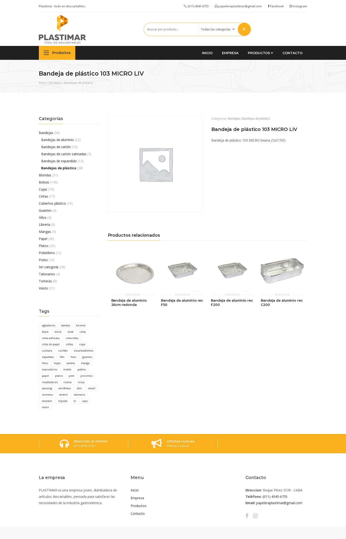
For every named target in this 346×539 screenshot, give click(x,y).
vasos (45, 407)
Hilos (42, 217)
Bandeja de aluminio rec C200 (282, 303)
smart (91, 388)
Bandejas (55, 83)
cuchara (47, 350)
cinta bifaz (72, 338)
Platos (43, 245)
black (45, 331)
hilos (45, 363)
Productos (61, 53)
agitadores (48, 325)
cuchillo (63, 350)
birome (80, 325)
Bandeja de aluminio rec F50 (182, 303)
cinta (83, 331)
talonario (79, 394)
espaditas (48, 357)
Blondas (45, 175)
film (62, 357)
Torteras (45, 281)
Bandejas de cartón (56, 147)
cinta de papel (51, 344)
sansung (47, 388)
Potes (43, 260)
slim (79, 388)
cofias (69, 344)
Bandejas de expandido (59, 161)
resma (68, 382)
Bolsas (44, 182)
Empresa (230, 53)
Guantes (45, 210)
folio (73, 357)
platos (59, 375)
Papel (43, 238)
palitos (81, 369)
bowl (71, 331)
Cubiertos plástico (52, 203)
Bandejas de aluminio (57, 140)
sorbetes (47, 394)
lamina (71, 363)
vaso (85, 401)
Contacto (292, 53)
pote (72, 375)
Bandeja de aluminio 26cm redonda (129, 303)
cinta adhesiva (51, 338)
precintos (86, 375)
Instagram (299, 6)
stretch (63, 394)
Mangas (45, 231)
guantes (87, 357)
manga (85, 363)
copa (82, 344)
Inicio (207, 53)
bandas (65, 325)
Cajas (43, 189)
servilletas (64, 388)
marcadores (49, 369)
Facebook (276, 6)
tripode (63, 401)
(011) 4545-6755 (275, 496)
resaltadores (49, 382)
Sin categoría (48, 267)
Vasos (43, 288)
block (58, 331)
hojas (57, 363)
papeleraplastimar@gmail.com (240, 6)
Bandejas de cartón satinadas (63, 154)
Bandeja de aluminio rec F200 (232, 303)
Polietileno (47, 253)
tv (75, 401)
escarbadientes (83, 350)
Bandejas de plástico (78, 83)
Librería (44, 224)
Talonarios (47, 274)
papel (45, 375)
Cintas (43, 196)
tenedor (47, 401)
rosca (81, 382)
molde (67, 369)
